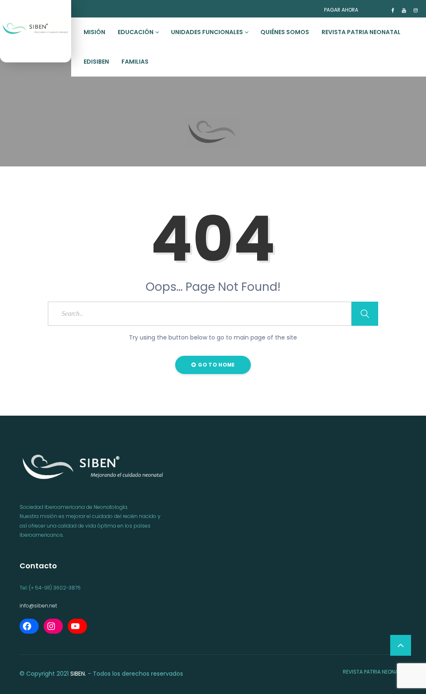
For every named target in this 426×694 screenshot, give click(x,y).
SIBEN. (78, 673)
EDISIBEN (96, 61)
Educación (136, 32)
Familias (135, 61)
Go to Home (216, 364)
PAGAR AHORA (341, 9)
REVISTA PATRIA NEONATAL (361, 32)
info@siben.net (38, 605)
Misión (94, 32)
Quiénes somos (284, 32)
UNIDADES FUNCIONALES (207, 32)
